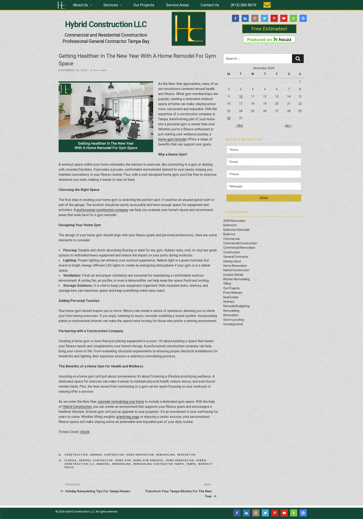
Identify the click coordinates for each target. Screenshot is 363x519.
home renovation (180, 460)
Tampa (191, 464)
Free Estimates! (269, 29)
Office (227, 283)
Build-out (229, 234)
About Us (80, 5)
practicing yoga (128, 417)
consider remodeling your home (121, 402)
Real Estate (230, 297)
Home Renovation (140, 454)
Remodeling (165, 454)
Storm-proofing (233, 319)
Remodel (103, 464)
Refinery (228, 301)
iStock (84, 432)
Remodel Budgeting (236, 306)
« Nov (239, 125)
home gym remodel (172, 139)
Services (110, 5)
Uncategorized (233, 324)
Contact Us (210, 5)
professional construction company (102, 210)
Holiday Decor (232, 261)
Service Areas (177, 5)
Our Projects (143, 5)
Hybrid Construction (77, 407)
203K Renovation (234, 220)
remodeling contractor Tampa (158, 464)
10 (240, 96)
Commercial (231, 238)
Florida (70, 460)
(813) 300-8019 (243, 5)
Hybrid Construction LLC (106, 24)
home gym (123, 460)
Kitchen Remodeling (236, 279)
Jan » (288, 125)
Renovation (186, 454)
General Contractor (107, 454)
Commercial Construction (240, 243)
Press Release (232, 292)
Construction (76, 454)
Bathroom (230, 225)
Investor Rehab (233, 274)
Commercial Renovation (239, 247)
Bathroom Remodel (236, 229)
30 (228, 118)
